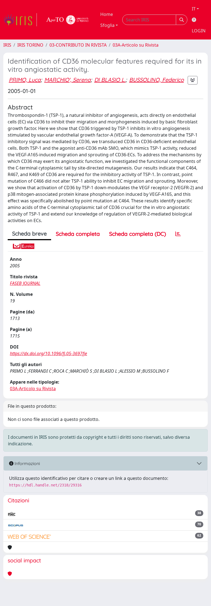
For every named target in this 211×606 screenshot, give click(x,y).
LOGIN (199, 31)
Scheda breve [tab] (29, 233)
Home (106, 14)
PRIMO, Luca (25, 79)
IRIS (7, 45)
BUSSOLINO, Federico (156, 79)
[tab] (178, 234)
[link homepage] (20, 19)
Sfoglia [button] (107, 25)
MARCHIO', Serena (67, 79)
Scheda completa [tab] (78, 233)
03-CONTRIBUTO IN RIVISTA (78, 45)
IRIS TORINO (30, 45)
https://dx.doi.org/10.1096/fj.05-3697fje (48, 353)
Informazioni (26, 463)
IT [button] (194, 9)
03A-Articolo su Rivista (136, 45)
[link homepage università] (67, 19)
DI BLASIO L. (110, 79)
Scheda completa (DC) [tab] (137, 233)
